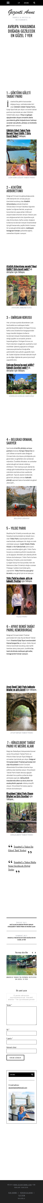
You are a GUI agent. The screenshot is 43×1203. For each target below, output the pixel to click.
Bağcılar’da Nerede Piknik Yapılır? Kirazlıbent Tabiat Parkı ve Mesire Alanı (21, 924)
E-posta (10, 1038)
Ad (8, 1029)
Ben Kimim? (12, 1193)
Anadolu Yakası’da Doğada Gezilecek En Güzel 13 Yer (21, 937)
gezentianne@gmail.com (18, 1088)
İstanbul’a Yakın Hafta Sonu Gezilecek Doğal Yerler (22, 865)
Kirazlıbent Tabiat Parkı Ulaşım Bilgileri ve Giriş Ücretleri (20, 795)
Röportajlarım (26, 1193)
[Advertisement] (21, 66)
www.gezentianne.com (22, 1185)
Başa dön (21, 1198)
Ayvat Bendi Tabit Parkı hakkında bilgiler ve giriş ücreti (21, 688)
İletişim (22, 1195)
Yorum (9, 1005)
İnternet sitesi (11, 1047)
